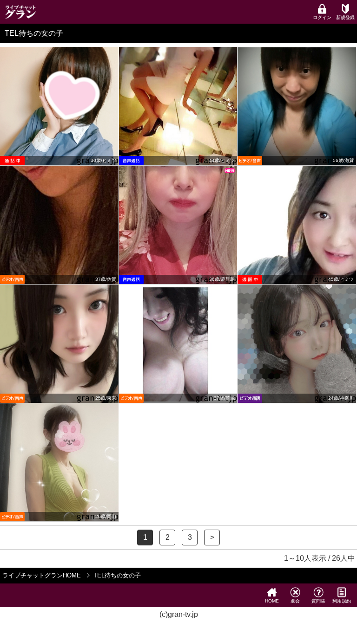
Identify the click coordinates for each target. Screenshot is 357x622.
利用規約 (341, 600)
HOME (272, 600)
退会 (295, 600)
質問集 (318, 600)
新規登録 (345, 17)
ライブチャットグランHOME (41, 575)
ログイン (322, 17)
